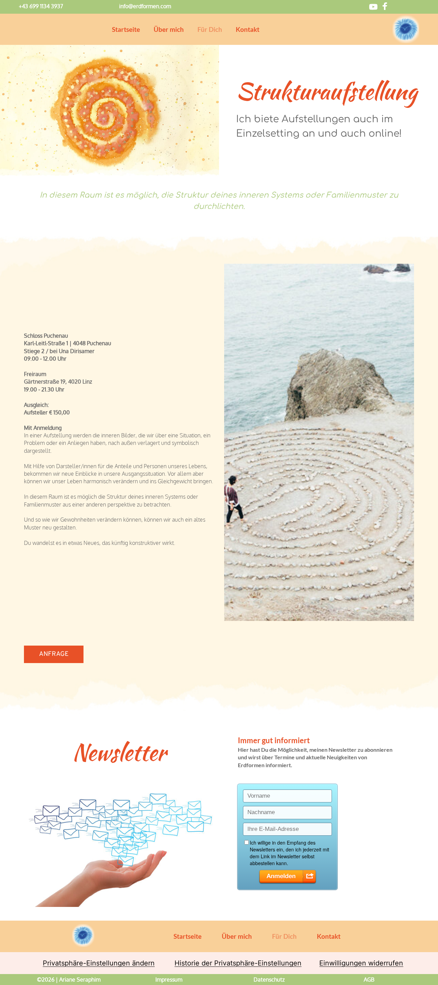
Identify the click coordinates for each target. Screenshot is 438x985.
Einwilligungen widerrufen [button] (361, 963)
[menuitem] (126, 29)
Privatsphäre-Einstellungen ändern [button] (99, 963)
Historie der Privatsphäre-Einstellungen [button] (238, 963)
